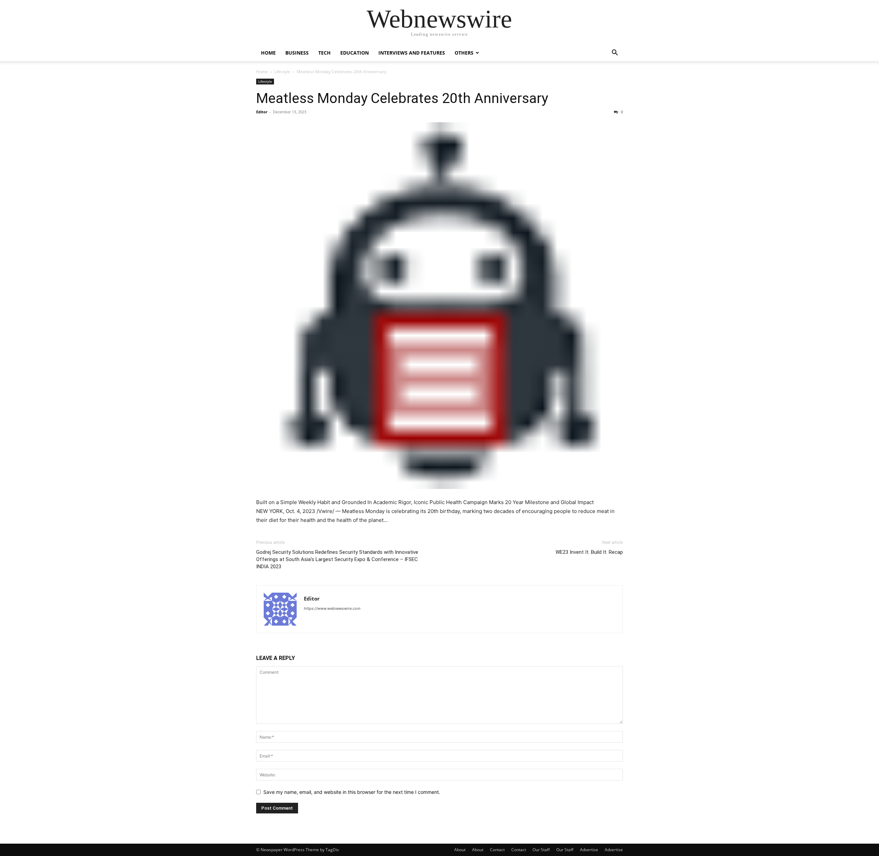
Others (464, 52)
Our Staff (541, 850)
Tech (324, 52)
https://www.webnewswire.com (332, 608)
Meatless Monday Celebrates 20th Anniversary (402, 98)
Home (268, 52)
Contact (497, 850)
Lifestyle (282, 72)
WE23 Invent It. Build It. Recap (589, 552)
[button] (614, 53)
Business (297, 52)
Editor (261, 111)
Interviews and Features (411, 52)
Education (354, 52)
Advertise (589, 850)
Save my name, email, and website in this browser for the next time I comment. (351, 792)
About (460, 850)
